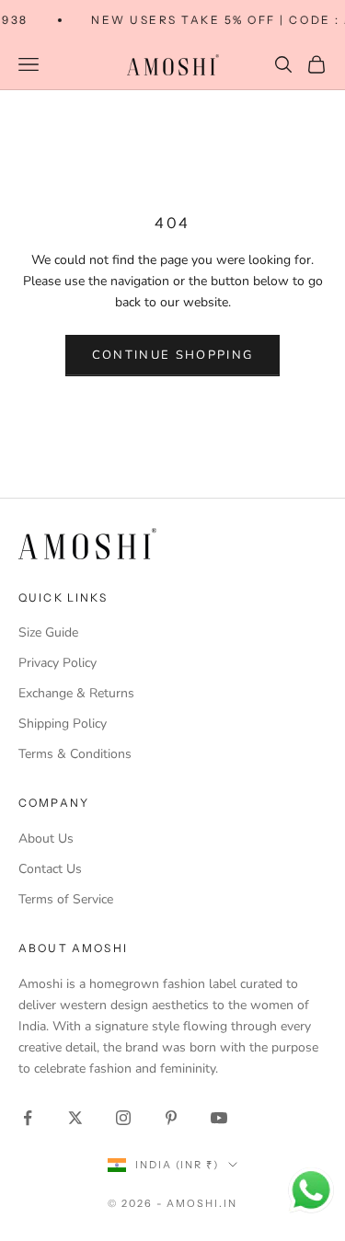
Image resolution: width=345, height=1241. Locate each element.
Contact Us (50, 869)
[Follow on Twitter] (75, 1118)
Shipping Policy (62, 723)
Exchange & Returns (76, 693)
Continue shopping (173, 355)
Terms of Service (65, 899)
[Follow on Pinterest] (171, 1118)
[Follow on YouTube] (219, 1118)
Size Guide (48, 632)
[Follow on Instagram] (123, 1118)
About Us (46, 838)
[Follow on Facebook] (27, 1118)
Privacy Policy (57, 663)
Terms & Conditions (75, 754)
